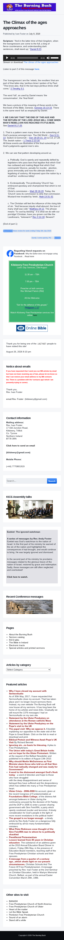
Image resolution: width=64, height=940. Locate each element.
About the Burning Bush (20, 634)
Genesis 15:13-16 (43, 107)
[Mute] (48, 57)
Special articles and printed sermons (27, 648)
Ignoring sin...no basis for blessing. (28, 745)
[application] (32, 58)
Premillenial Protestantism (23, 837)
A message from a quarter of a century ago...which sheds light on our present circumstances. (29, 862)
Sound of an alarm (18, 917)
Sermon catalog (17, 637)
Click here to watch (17, 577)
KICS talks (14, 640)
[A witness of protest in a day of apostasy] (29, 7)
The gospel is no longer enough (26, 818)
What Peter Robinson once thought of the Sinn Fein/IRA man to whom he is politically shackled (32, 832)
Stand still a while (17, 920)
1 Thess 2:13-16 (31, 140)
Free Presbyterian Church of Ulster (26, 906)
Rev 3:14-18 (38, 217)
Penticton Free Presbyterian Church (26, 915)
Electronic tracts (17, 645)
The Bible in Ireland (18, 642)
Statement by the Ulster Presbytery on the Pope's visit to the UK (31, 724)
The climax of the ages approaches (41, 62)
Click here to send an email (20, 445)
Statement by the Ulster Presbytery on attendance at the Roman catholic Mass (30, 719)
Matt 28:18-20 (37, 191)
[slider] (55, 57)
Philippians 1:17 (32, 307)
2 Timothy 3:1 (17, 88)
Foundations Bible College (23, 796)
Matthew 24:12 (37, 209)
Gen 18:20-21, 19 (37, 138)
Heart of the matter (18, 909)
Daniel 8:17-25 (15, 125)
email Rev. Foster (14, 399)
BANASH (13, 901)
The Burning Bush (39, 935)
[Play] (7, 57)
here (35, 315)
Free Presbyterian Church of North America (30, 904)
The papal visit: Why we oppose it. (27, 729)
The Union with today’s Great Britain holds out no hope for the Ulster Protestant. (31, 752)
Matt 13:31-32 (46, 196)
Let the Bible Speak (18, 912)
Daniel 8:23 (35, 49)
